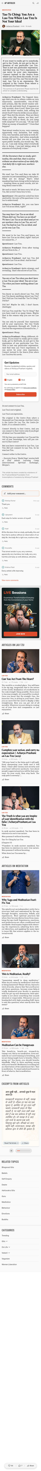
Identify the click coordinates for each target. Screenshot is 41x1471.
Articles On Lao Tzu (13, 644)
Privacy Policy (11, 389)
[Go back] (2, 3)
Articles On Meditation (15, 866)
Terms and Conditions (30, 388)
